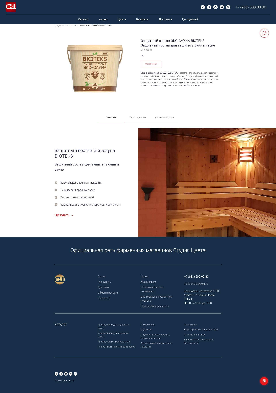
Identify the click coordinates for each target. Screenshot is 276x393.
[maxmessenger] (215, 7)
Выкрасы (142, 19)
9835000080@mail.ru (196, 283)
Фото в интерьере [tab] (165, 117)
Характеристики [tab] (137, 117)
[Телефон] (203, 7)
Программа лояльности (155, 306)
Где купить (104, 281)
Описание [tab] (111, 117)
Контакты (104, 298)
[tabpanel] (138, 182)
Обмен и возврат (108, 292)
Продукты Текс (62, 26)
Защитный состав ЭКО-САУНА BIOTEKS (93, 26)
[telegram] (209, 7)
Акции (103, 19)
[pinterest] (228, 7)
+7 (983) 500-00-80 (250, 7)
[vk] (222, 7)
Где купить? (190, 19)
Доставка (165, 19)
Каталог (83, 19)
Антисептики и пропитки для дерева (116, 346)
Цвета (122, 19)
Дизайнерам (148, 281)
